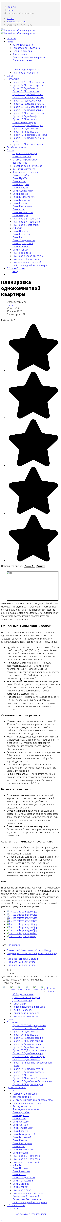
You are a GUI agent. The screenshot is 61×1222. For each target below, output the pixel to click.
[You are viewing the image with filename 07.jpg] (22, 930)
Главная (11, 6)
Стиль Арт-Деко (20, 184)
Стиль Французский (22, 243)
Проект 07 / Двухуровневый (27, 100)
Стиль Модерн (20, 215)
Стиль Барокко (20, 193)
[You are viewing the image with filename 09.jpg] (22, 936)
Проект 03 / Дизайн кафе (25, 88)
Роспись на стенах (22, 60)
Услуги (10, 41)
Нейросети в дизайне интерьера (29, 265)
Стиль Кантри (19, 203)
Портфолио (13, 78)
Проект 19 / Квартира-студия (27, 144)
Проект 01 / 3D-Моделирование (29, 82)
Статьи (10, 10)
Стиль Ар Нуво (20, 187)
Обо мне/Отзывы (16, 268)
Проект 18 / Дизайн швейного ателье (32, 1081)
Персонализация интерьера (27, 165)
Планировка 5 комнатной (25, 224)
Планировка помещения (25, 72)
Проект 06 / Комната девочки (28, 97)
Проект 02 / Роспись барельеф (28, 85)
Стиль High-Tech (20, 178)
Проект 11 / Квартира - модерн (28, 113)
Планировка (13, 944)
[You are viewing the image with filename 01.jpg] (22, 911)
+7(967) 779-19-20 (16, 21)
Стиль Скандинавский (23, 240)
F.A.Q (15, 271)
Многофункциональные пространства (24, 161)
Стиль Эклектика (21, 246)
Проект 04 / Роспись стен (25, 91)
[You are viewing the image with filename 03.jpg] (22, 917)
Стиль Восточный (21, 200)
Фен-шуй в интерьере (23, 168)
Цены (10, 75)
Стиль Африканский (22, 190)
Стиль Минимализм (22, 212)
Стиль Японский (20, 249)
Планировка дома (21, 252)
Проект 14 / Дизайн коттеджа (27, 125)
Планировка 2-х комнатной (26, 262)
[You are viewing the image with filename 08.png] (22, 933)
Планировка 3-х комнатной (26, 218)
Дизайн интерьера (22, 51)
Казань (10, 18)
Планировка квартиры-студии (27, 255)
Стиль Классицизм (22, 206)
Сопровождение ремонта (25, 69)
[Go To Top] (1, 1219)
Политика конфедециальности (31, 1214)
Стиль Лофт (18, 209)
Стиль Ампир (19, 181)
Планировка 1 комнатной (25, 259)
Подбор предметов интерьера (28, 57)
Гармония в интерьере (24, 153)
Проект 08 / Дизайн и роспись (28, 103)
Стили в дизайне (21, 175)
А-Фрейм (17, 227)
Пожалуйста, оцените (12, 566)
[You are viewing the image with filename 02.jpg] (22, 914)
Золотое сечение (21, 156)
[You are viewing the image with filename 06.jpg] (22, 927)
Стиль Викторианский (23, 196)
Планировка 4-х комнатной (26, 221)
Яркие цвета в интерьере (25, 172)
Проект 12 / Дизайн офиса (26, 116)
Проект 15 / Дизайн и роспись (28, 128)
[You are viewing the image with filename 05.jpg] (22, 924)
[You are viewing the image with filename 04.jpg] (22, 920)
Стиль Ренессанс (21, 234)
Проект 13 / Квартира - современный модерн (24, 121)
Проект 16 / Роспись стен (25, 131)
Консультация (19, 54)
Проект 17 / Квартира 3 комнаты (29, 134)
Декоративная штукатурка (26, 47)
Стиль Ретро (19, 237)
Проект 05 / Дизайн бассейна (27, 94)
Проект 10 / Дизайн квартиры (27, 110)
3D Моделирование (22, 44)
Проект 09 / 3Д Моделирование (29, 106)
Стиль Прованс (20, 231)
